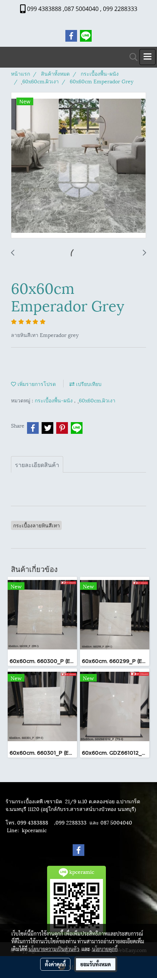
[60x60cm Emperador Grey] (78, 165)
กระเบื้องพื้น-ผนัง (54, 400)
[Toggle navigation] (147, 57)
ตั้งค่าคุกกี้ (55, 964)
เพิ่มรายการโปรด (36, 383)
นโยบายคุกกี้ (105, 948)
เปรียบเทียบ (88, 383)
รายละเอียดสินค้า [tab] (37, 464)
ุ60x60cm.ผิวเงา (97, 400)
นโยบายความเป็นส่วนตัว (53, 948)
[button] (131, 57)
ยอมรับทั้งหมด (95, 964)
